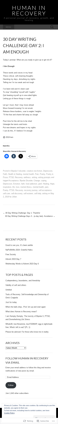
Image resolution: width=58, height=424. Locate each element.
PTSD (11, 177)
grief (40, 184)
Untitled (8, 290)
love (17, 187)
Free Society (10, 254)
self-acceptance (45, 190)
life (13, 187)
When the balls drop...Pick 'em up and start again (25, 307)
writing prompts (44, 177)
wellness (27, 177)
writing (34, 177)
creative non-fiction (34, 171)
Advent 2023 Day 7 (13, 259)
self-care (6, 193)
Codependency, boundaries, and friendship (22, 280)
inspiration (7, 187)
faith (23, 184)
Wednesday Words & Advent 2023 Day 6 (22, 264)
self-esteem (28, 193)
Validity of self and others (15, 285)
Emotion (16, 184)
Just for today (11, 302)
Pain (37, 174)
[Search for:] (52, 27)
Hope (52, 184)
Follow (10, 385)
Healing (46, 184)
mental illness (26, 187)
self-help (37, 193)
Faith (5, 174)
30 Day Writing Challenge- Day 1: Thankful (21, 213)
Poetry (42, 174)
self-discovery (16, 193)
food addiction (31, 184)
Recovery (19, 177)
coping (43, 180)
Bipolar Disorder (26, 180)
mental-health (38, 187)
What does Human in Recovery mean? (21, 311)
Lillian (14, 197)
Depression (47, 171)
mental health (28, 174)
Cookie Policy (9, 413)
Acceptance (14, 180)
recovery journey (30, 190)
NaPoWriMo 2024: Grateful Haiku (19, 250)
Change (37, 180)
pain (46, 187)
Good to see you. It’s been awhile (19, 245)
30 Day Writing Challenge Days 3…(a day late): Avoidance (30, 216)
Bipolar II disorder (18, 171)
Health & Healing (15, 174)
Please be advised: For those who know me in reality (27, 332)
